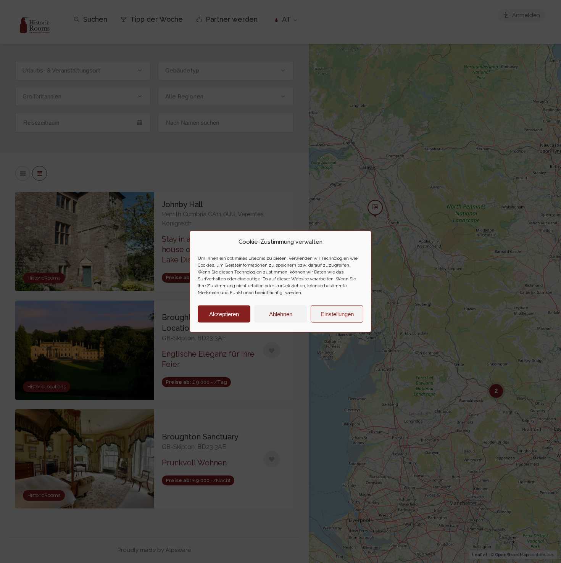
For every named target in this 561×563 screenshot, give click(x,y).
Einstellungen (337, 313)
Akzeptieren (224, 313)
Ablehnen (280, 313)
